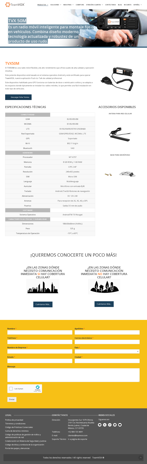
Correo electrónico (84, 338)
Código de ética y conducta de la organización (24, 444)
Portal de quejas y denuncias (17, 448)
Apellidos (80, 328)
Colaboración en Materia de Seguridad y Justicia (25, 441)
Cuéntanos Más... (43, 304)
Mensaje (11, 366)
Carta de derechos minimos (17, 431)
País (77, 347)
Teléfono (12, 338)
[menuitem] (138, 5)
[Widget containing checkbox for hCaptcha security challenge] (24, 388)
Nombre (11, 328)
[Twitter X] (104, 425)
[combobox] (107, 351)
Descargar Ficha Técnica (20, 97)
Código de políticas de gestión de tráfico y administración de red (23, 436)
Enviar (12, 399)
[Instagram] (110, 425)
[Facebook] (99, 425)
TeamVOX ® (98, 457)
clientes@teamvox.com (77, 435)
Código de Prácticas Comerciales (19, 427)
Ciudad (79, 357)
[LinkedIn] (115, 425)
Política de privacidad (14, 420)
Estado (11, 357)
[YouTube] (120, 425)
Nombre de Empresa (17, 347)
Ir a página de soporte (77, 439)
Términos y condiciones (15, 423)
